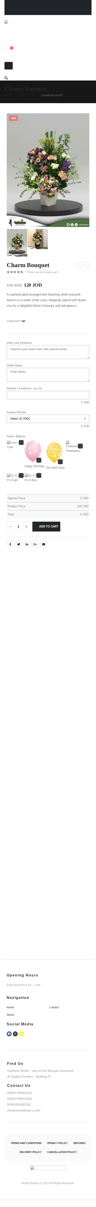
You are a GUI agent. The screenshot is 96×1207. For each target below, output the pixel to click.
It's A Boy (31, 480)
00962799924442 (19, 1098)
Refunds (79, 1143)
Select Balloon (16, 436)
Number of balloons (19, 388)
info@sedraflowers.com (23, 1110)
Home (10, 1007)
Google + (35, 544)
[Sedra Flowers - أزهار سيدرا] (24, 28)
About (10, 1014)
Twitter (18, 544)
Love (10, 447)
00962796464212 (22, 5)
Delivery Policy (31, 1152)
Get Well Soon (55, 467)
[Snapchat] (21, 1033)
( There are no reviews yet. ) (42, 272)
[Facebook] (9, 1033)
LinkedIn (27, 544)
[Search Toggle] (6, 78)
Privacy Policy (57, 1143)
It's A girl (12, 480)
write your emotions (19, 342)
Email (43, 544)
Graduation (73, 450)
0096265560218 (18, 1104)
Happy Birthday (34, 466)
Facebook (10, 544)
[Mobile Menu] (8, 66)
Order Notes (14, 365)
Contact (54, 1007)
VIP (23, 321)
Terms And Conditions (26, 1143)
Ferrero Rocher (16, 412)
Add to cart (48, 526)
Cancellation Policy (62, 1152)
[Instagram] (15, 1033)
